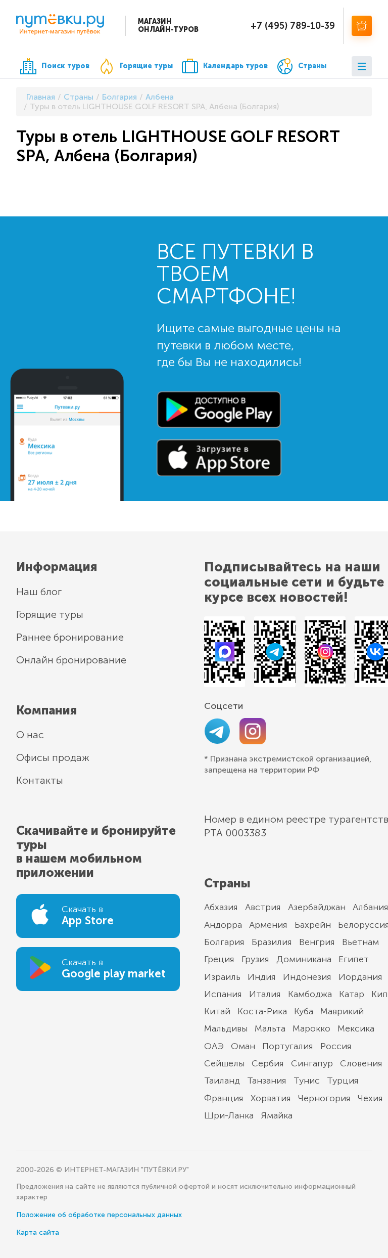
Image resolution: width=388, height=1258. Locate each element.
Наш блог (39, 592)
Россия (336, 1046)
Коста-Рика (262, 1011)
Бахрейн (313, 924)
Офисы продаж (52, 757)
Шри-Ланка (229, 1115)
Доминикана (303, 959)
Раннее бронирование (70, 637)
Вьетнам (360, 942)
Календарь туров (235, 66)
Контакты (39, 780)
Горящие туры (146, 66)
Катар (351, 994)
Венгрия (317, 942)
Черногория (324, 1098)
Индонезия (307, 976)
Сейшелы (224, 1063)
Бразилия (272, 942)
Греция (219, 959)
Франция (224, 1098)
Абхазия (221, 907)
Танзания (266, 1080)
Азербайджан (317, 907)
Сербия (268, 1063)
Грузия (255, 959)
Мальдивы (226, 1028)
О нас (30, 735)
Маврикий (342, 1011)
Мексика (355, 1028)
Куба (303, 1011)
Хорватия (271, 1098)
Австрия (263, 907)
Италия (265, 994)
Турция (343, 1080)
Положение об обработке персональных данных (99, 1214)
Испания (223, 994)
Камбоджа (310, 994)
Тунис (307, 1080)
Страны (312, 66)
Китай (217, 1011)
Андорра (223, 924)
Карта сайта (37, 1232)
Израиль (222, 976)
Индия (262, 976)
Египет (353, 959)
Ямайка (277, 1115)
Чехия (370, 1098)
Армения (268, 924)
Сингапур (312, 1063)
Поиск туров (65, 66)
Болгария (224, 942)
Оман (243, 1046)
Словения (361, 1063)
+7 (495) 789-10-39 (293, 25)
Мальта (270, 1028)
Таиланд (222, 1080)
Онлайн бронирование (71, 660)
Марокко (311, 1028)
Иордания (360, 976)
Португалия (287, 1046)
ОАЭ (214, 1046)
